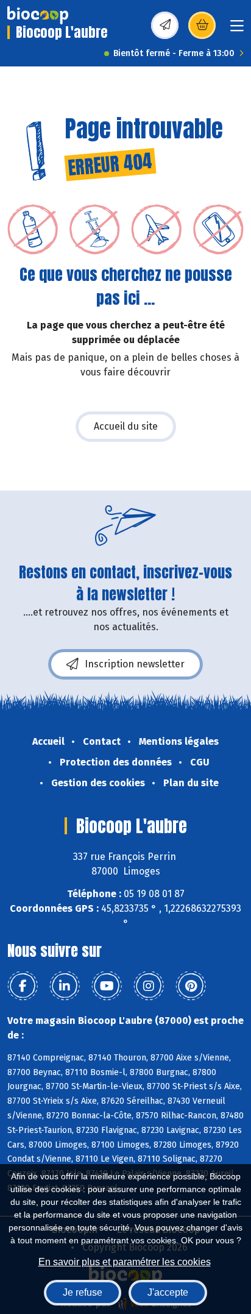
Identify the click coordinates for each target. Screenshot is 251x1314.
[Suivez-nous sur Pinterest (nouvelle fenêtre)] (190, 986)
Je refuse (82, 1292)
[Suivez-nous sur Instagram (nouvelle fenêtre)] (148, 986)
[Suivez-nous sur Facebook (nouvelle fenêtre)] (22, 986)
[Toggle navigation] (237, 29)
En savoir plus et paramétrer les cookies (124, 1262)
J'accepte (167, 1292)
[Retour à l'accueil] (37, 15)
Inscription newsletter (135, 664)
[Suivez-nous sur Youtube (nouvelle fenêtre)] (106, 986)
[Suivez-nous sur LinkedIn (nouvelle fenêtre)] (64, 986)
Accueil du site (126, 426)
